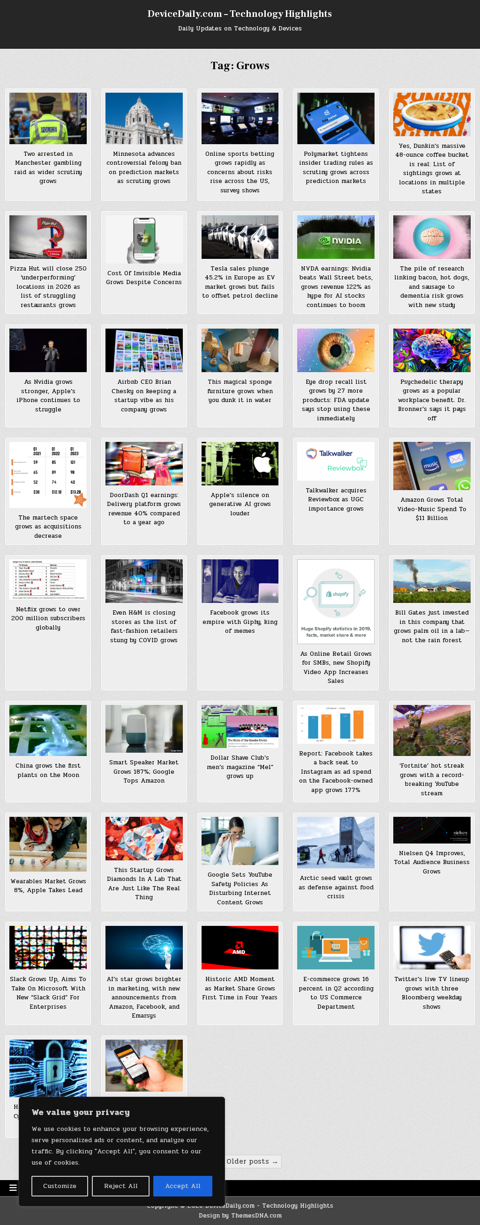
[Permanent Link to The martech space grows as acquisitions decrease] (48, 474)
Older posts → (252, 1161)
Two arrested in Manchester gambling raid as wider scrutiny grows (48, 167)
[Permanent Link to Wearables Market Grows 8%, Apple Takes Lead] (48, 844)
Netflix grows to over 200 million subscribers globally (48, 618)
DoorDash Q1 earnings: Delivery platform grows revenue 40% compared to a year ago (144, 509)
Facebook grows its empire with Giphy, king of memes (240, 622)
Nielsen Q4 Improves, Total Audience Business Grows (432, 862)
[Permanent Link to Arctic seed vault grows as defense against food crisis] (336, 842)
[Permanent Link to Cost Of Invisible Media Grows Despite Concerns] (144, 239)
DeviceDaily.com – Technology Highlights (240, 14)
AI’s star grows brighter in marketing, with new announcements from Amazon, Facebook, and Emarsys (143, 997)
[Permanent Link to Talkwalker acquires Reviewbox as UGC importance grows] (336, 461)
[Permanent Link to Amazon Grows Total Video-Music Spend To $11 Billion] (432, 466)
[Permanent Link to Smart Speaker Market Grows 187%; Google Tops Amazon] (144, 729)
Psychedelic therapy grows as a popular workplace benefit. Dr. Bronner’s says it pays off (432, 400)
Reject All (121, 1186)
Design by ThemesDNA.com (240, 1215)
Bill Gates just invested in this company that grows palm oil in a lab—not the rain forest (432, 626)
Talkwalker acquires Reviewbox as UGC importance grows (336, 499)
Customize (59, 1186)
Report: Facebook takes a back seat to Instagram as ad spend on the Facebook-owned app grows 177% (336, 772)
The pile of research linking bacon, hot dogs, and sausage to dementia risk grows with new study (431, 287)
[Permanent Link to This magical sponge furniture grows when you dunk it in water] (240, 350)
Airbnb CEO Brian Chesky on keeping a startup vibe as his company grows (144, 395)
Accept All (183, 1186)
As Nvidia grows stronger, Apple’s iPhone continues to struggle (48, 395)
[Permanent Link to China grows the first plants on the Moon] (48, 730)
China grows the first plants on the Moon (48, 770)
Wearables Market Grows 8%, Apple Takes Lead (48, 886)
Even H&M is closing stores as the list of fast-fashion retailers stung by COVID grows (144, 626)
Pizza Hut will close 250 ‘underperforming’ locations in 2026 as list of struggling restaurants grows (48, 287)
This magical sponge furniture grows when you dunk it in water (240, 391)
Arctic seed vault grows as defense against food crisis (336, 887)
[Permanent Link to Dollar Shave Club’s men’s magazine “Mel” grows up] (240, 726)
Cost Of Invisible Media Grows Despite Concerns (144, 278)
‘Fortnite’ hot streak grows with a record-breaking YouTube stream (431, 779)
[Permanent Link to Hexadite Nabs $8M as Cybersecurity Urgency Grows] (48, 1068)
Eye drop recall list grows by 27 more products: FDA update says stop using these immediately (336, 400)
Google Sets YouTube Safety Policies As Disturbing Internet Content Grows (240, 888)
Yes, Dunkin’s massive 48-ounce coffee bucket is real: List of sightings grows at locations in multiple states (432, 169)
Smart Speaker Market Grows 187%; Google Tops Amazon (144, 771)
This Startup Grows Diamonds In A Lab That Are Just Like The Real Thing (144, 884)
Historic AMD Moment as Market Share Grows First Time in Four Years (240, 988)
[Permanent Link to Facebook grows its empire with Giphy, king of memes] (240, 581)
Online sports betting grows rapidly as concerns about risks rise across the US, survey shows (239, 172)
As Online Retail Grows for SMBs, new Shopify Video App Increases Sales (336, 667)
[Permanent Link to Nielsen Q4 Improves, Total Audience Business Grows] (432, 830)
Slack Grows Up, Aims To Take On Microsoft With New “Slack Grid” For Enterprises (48, 993)
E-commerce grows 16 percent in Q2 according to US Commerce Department (336, 993)
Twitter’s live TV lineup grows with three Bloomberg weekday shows (431, 993)
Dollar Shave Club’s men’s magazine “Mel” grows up (240, 767)
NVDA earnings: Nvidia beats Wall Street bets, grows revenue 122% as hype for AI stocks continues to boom (336, 287)
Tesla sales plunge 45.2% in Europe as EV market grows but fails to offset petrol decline (240, 282)
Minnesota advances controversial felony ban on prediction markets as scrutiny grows (143, 167)
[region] (122, 1151)
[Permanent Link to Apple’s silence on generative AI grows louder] (240, 463)
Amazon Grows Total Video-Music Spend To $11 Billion (431, 509)
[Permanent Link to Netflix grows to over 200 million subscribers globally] (48, 579)
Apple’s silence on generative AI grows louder (240, 504)
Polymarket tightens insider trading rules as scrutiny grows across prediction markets (336, 167)
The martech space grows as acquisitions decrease (48, 527)
